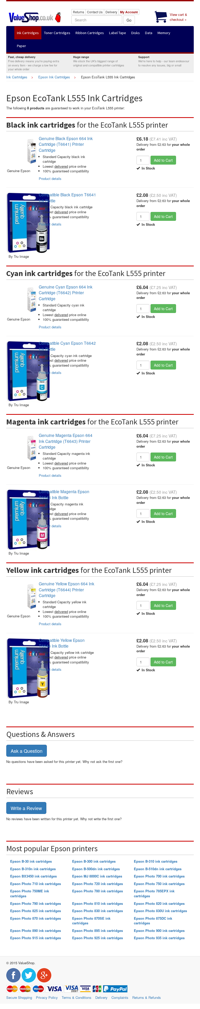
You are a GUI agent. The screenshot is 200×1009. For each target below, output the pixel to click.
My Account (129, 12)
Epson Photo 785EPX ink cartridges (154, 893)
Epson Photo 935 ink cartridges (159, 937)
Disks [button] (135, 32)
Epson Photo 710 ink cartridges (35, 883)
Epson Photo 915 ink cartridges (35, 937)
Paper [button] (21, 45)
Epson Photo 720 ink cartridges (97, 883)
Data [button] (148, 32)
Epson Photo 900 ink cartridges (159, 930)
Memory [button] (164, 32)
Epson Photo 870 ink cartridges (35, 918)
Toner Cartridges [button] (57, 32)
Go (129, 20)
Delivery (111, 12)
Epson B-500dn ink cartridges (96, 868)
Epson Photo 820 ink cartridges (159, 903)
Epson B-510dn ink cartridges (158, 868)
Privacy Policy (47, 997)
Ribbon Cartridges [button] (90, 32)
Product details (50, 178)
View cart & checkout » (178, 17)
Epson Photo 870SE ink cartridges (91, 921)
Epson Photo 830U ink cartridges (160, 910)
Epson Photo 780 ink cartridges (97, 890)
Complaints (119, 997)
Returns (78, 12)
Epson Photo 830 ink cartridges (97, 910)
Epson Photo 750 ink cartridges (159, 883)
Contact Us (95, 12)
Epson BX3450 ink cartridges (33, 876)
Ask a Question (26, 750)
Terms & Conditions (76, 997)
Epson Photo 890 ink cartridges (35, 930)
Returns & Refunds (146, 997)
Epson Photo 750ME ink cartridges (29, 893)
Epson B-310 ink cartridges (155, 861)
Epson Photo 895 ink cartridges (97, 930)
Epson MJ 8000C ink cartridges (97, 876)
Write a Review (26, 808)
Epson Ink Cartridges (54, 76)
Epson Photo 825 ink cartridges (35, 910)
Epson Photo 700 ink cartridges (159, 876)
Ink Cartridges (16, 76)
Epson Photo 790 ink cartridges (35, 903)
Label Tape (117, 32)
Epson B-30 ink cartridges (31, 861)
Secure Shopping (19, 997)
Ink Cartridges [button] (28, 32)
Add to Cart (163, 160)
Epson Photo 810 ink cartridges (97, 903)
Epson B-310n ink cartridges (33, 868)
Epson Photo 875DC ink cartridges (153, 921)
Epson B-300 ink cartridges (94, 861)
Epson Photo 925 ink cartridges (97, 937)
